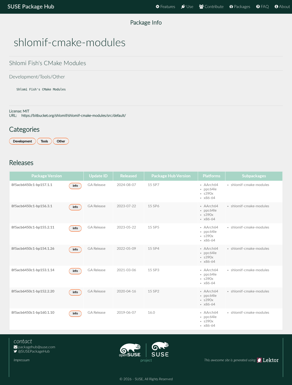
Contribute (213, 7)
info (75, 185)
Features (167, 7)
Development (22, 141)
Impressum (21, 360)
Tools (44, 141)
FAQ (264, 7)
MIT (26, 111)
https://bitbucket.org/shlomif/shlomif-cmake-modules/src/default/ (73, 115)
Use (189, 7)
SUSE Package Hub (31, 7)
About (284, 7)
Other (61, 141)
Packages (241, 7)
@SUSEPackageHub (33, 351)
